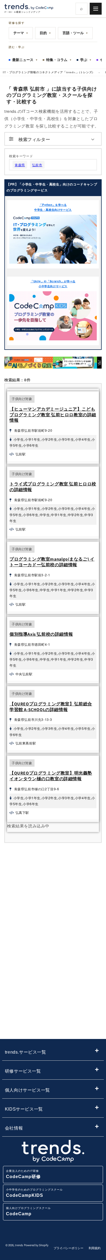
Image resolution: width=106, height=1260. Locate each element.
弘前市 (37, 164)
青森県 (20, 164)
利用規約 (95, 1248)
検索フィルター (34, 139)
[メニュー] (96, 9)
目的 (45, 33)
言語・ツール (75, 33)
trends (19, 1245)
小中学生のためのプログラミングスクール (34, 1193)
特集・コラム (59, 59)
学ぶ (86, 59)
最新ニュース (25, 59)
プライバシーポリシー (68, 1248)
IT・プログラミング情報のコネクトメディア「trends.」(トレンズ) (48, 72)
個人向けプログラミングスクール (28, 1211)
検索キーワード (21, 155)
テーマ (20, 33)
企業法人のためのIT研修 (23, 1174)
